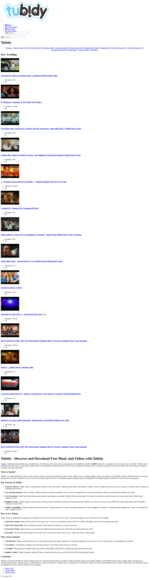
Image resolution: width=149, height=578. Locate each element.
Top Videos (11, 29)
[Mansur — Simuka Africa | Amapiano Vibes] (10, 363)
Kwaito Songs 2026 (76, 48)
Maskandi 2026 (106, 48)
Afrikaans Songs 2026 (135, 48)
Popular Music (12, 27)
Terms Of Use (10, 572)
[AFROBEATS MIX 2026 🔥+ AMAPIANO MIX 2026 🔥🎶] (10, 310)
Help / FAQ (9, 568)
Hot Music (94, 50)
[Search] (6, 33)
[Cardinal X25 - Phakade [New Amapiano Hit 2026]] (10, 204)
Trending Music (84, 50)
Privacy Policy (10, 570)
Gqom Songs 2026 (61, 48)
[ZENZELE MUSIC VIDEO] (10, 283)
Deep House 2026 (47, 48)
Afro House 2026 (34, 48)
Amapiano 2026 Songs (91, 48)
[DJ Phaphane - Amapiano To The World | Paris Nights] (10, 98)
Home (9, 25)
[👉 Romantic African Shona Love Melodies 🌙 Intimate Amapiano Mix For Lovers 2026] (10, 177)
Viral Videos (11, 31)
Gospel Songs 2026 (20, 48)
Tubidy (3, 464)
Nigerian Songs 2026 (58, 50)
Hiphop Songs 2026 (119, 48)
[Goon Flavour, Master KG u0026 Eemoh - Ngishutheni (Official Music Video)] (10, 71)
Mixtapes (8, 48)
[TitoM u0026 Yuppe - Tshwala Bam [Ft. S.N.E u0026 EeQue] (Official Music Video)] (10, 257)
